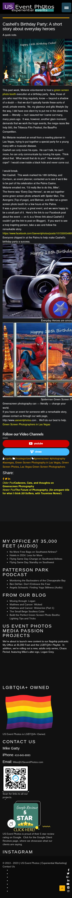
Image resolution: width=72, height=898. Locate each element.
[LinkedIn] (9, 478)
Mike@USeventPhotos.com (28, 762)
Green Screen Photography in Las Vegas (37, 462)
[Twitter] (6, 478)
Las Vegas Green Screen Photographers (42, 466)
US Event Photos (30, 863)
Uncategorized (23, 458)
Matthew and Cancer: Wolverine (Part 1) (32, 608)
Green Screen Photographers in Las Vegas (26, 424)
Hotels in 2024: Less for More (26, 555)
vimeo (38, 452)
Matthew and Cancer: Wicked (26, 604)
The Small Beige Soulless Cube (27, 611)
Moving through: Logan (22, 601)
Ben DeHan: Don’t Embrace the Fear (30, 584)
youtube (38, 443)
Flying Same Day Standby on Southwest (32, 562)
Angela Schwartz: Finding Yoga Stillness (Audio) (36, 587)
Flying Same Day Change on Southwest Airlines (36, 558)
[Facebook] (3, 478)
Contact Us (9, 866)
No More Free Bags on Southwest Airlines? (33, 551)
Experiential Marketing (53, 863)
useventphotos (23, 420)
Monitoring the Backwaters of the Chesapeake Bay (38, 580)
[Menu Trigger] (66, 7)
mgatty (8, 458)
